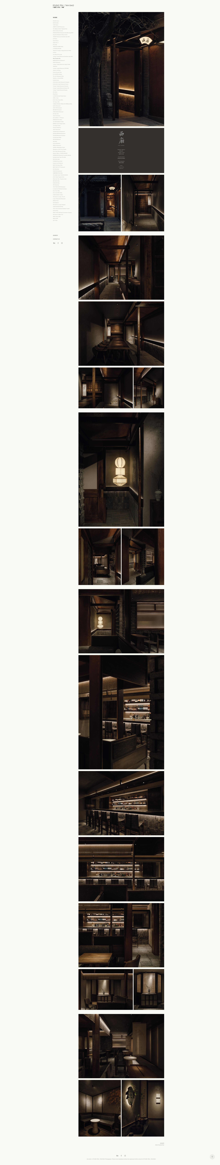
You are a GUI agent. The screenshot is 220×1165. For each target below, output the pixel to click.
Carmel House (56, 40)
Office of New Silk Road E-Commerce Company (62, 212)
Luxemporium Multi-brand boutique (60, 188)
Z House (54, 52)
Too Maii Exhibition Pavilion (58, 121)
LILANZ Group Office (57, 137)
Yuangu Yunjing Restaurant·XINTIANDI (61, 68)
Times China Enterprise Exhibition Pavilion (61, 208)
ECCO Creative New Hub (58, 30)
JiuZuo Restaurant (56, 129)
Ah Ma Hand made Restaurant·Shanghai (61, 82)
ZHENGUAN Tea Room (57, 119)
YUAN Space (55, 24)
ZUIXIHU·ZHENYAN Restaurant (59, 133)
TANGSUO (55, 66)
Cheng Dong (55, 210)
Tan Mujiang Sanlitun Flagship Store (60, 28)
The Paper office (56, 101)
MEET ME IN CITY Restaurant (59, 167)
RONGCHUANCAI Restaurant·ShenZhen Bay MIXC (63, 32)
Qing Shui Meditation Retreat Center (60, 34)
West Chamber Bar (56, 58)
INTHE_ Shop (55, 97)
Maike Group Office (57, 216)
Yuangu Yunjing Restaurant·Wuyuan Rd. (61, 88)
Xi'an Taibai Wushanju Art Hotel (59, 151)
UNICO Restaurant (56, 62)
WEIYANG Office (56, 180)
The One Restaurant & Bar (58, 76)
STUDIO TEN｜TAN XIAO (63, 5)
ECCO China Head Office (58, 99)
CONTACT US (56, 239)
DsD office (55, 141)
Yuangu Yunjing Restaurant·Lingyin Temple (61, 64)
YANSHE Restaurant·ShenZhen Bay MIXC (61, 36)
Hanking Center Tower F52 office (59, 157)
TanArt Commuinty (56, 115)
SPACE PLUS (55, 200)
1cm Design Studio (56, 125)
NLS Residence (56, 169)
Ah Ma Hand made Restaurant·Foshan (60, 84)
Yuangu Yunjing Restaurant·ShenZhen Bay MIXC (63, 56)
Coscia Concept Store (57, 72)
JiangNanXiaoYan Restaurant (59, 131)
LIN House (55, 38)
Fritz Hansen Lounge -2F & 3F (59, 196)
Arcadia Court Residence (58, 163)
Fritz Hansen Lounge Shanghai (59, 204)
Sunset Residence (56, 143)
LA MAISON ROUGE (57, 48)
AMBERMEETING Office (58, 173)
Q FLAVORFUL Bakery (57, 74)
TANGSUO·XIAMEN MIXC (58, 46)
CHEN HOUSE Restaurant (58, 111)
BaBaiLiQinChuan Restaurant (59, 60)
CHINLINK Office (56, 182)
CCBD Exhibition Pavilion (58, 194)
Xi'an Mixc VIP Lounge (57, 54)
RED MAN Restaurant (57, 109)
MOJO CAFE (55, 218)
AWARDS (55, 235)
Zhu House (55, 92)
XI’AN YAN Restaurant (57, 107)
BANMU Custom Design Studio (59, 123)
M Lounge (55, 44)
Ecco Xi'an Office (56, 190)
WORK (55, 17)
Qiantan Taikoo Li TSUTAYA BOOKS (60, 153)
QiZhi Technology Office (57, 165)
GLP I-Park (55, 220)
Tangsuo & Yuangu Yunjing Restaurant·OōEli (62, 50)
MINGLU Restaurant (57, 145)
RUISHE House (56, 20)
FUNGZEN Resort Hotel (57, 161)
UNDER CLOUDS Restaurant (58, 26)
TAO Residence (56, 184)
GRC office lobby (56, 159)
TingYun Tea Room (57, 70)
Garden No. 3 (55, 42)
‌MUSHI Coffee (56, 22)
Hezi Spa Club (56, 113)
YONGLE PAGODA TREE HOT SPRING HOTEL (62, 103)
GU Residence (56, 202)
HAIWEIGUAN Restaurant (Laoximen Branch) (62, 155)
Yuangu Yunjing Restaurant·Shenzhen (60, 86)
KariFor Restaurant (56, 105)
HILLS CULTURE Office (57, 192)
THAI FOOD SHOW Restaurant (59, 186)
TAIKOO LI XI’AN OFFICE (58, 78)
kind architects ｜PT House (58, 117)
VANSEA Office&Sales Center (59, 147)
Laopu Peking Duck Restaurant (59, 198)
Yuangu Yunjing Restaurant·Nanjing (60, 90)
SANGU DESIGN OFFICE (58, 206)
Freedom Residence (57, 127)
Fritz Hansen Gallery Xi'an (58, 214)
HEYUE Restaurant (57, 139)
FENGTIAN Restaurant (57, 171)
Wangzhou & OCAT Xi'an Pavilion (59, 149)
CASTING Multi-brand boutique (59, 135)
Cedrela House (56, 80)
